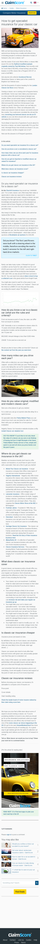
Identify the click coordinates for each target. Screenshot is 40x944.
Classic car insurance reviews (11, 177)
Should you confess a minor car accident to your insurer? (23, 845)
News (23, 943)
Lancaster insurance (12, 494)
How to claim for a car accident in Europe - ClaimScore (23, 858)
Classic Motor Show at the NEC (25, 503)
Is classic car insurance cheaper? (12, 173)
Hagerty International (13, 476)
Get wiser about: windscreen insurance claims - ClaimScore (22, 851)
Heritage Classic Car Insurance (16, 526)
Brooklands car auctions (17, 235)
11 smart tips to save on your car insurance (23, 871)
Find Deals (20, 892)
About (5, 940)
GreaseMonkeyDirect (24, 725)
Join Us (21, 940)
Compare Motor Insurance (14, 13)
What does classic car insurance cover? (14, 169)
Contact (13, 940)
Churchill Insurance (12, 190)
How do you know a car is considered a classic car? (18, 149)
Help (35, 940)
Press (16, 943)
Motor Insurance (21, 8)
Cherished (9, 517)
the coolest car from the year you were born (16, 350)
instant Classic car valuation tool (12, 431)
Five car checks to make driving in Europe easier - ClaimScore (23, 864)
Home (5, 8)
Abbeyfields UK (11, 540)
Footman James (11, 508)
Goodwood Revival (24, 77)
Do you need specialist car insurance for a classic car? (19, 145)
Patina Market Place (23, 418)
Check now (32, 13)
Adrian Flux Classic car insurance (17, 469)
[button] (35, 2)
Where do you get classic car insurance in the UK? (18, 165)
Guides (12, 8)
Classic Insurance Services (15, 547)
